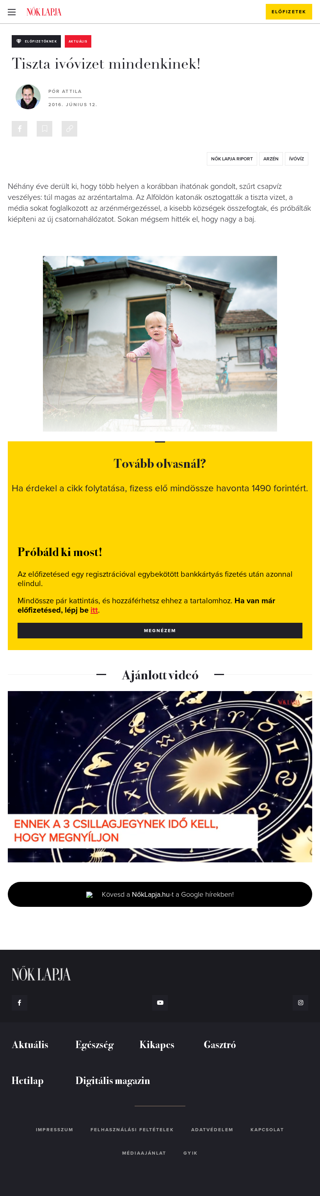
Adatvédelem (212, 1129)
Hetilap (28, 1080)
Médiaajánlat (144, 1153)
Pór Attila (65, 91)
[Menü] (11, 11)
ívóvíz (296, 159)
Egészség (95, 1044)
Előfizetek (289, 11)
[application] (160, 776)
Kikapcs (157, 1044)
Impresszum (54, 1129)
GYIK (190, 1153)
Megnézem (160, 630)
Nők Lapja (44, 11)
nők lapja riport (232, 159)
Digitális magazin (113, 1080)
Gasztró (220, 1044)
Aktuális (78, 41)
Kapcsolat (267, 1129)
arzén (271, 159)
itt (94, 610)
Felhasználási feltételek (132, 1129)
